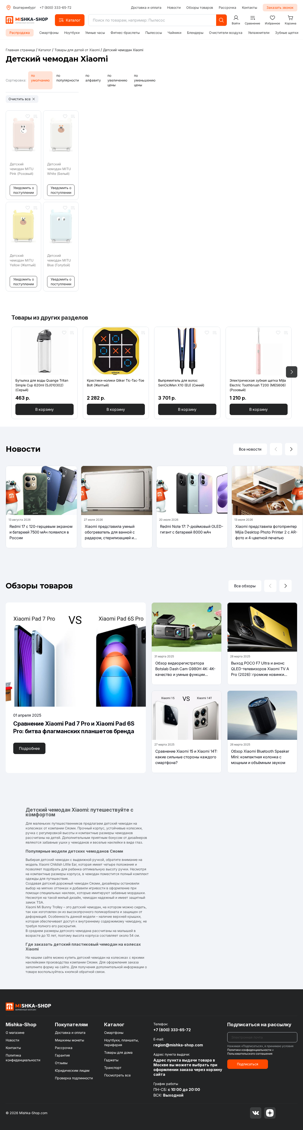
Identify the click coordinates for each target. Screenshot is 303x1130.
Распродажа (19, 33)
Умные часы (95, 33)
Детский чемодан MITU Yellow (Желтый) (23, 260)
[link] (123, 50)
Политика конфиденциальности (23, 1057)
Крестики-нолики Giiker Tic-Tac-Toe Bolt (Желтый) (115, 382)
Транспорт (112, 1068)
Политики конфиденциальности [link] (249, 1050)
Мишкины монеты (69, 1040)
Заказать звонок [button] (280, 7)
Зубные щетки (286, 33)
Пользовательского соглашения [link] (249, 1053)
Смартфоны (48, 33)
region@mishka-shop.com (178, 1045)
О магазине (15, 1033)
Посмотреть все (117, 1075)
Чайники (174, 33)
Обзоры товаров (199, 7)
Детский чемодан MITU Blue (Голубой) (59, 260)
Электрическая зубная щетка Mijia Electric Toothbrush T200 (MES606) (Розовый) (258, 385)
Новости (174, 7)
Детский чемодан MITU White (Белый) (59, 169)
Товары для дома (118, 1052)
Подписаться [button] (247, 1064)
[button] (70, 20)
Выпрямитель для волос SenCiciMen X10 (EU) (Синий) (181, 382)
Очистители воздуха (225, 33)
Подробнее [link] (29, 748)
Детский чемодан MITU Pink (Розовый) (21, 169)
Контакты (249, 7)
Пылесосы (153, 33)
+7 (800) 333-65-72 (55, 7)
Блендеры (195, 33)
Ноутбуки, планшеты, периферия (121, 1042)
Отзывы (61, 1063)
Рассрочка (227, 7)
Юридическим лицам (72, 1070)
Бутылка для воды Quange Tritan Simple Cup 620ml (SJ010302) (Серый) (41, 385)
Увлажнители (258, 33)
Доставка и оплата (146, 7)
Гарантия (62, 1055)
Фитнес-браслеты (125, 33)
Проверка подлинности (74, 1078)
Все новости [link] (250, 449)
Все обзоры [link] (245, 585)
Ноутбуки (72, 33)
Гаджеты (111, 1060)
